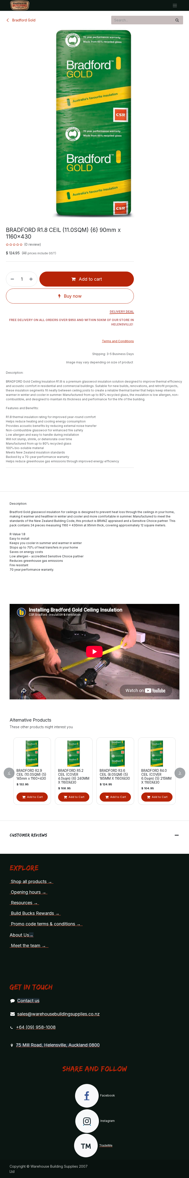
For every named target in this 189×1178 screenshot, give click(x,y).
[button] (12, 773)
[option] (90, 773)
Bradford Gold (23, 20)
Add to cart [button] (90, 279)
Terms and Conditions (118, 341)
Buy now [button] (72, 296)
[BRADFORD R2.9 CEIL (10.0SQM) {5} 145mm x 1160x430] (28, 754)
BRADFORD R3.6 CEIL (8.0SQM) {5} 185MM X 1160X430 (110, 774)
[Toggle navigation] (174, 5)
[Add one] (32, 279)
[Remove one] (11, 279)
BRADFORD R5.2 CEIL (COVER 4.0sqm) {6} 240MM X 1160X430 (69, 776)
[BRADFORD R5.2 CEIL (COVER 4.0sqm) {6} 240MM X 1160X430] (69, 754)
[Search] (177, 20)
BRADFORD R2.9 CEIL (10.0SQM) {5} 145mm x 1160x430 (27, 774)
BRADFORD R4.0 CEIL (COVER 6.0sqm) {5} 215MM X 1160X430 (152, 776)
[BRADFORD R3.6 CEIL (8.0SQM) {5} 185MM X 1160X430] (111, 754)
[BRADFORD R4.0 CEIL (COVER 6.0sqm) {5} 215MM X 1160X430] (152, 754)
